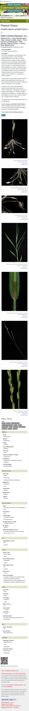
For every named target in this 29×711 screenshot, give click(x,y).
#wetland (10, 428)
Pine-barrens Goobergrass (14, 41)
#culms (19, 425)
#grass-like (15, 426)
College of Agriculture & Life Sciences (10, 706)
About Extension (5, 702)
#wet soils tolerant (15, 423)
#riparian (8, 423)
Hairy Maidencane (19, 38)
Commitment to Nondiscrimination (14, 685)
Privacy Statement (7, 686)
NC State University (6, 673)
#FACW (3, 423)
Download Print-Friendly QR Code (9, 666)
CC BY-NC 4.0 (24, 163)
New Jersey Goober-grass (11, 40)
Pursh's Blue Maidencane (13, 44)
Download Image (23, 164)
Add (4, 115)
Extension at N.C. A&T (6, 707)
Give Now (16, 707)
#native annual (5, 426)
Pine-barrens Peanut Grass (12, 42)
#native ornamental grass (7, 425)
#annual (15, 425)
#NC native (4, 428)
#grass (10, 426)
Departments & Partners (7, 704)
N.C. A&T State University (19, 673)
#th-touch (15, 428)
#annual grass (22, 426)
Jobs (12, 702)
